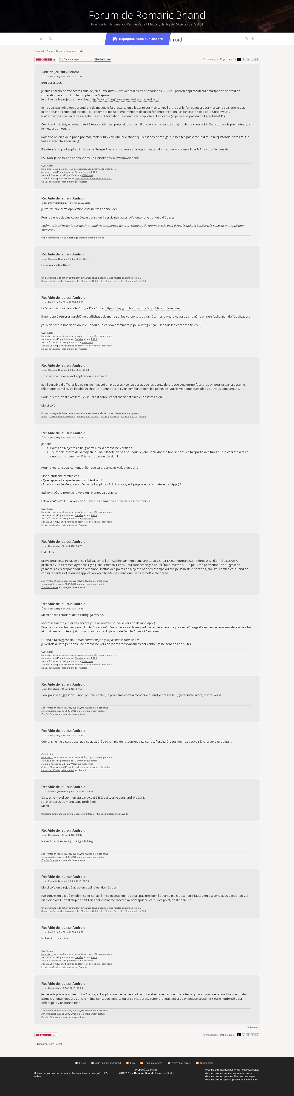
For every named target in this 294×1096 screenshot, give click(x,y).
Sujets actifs (207, 1063)
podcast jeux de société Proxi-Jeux (93, 178)
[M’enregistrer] (246, 38)
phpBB (154, 1069)
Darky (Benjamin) (57, 203)
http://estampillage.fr (52, 237)
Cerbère (79, 172)
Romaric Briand (56, 259)
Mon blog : (47, 169)
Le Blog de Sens (110, 281)
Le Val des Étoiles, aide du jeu (57, 181)
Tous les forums (153, 1063)
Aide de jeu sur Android (60, 72)
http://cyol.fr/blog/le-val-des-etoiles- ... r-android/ (124, 99)
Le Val (79, 51)
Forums (69, 51)
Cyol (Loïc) (54, 76)
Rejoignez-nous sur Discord (141, 39)
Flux (132, 1063)
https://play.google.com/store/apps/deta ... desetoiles (143, 308)
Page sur (227, 59)
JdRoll (94, 172)
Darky (170, 1073)
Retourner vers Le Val (49, 1044)
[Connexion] (253, 38)
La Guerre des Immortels (62, 281)
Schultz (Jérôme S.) (59, 791)
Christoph (53, 546)
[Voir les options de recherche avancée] (50, 38)
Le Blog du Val (129, 281)
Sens (44, 281)
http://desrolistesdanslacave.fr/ (112, 814)
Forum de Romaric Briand (147, 15)
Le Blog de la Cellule (88, 281)
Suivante (252, 1027)
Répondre (39, 58)
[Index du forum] (41, 38)
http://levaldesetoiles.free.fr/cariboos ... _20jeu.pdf (144, 91)
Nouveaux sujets (181, 1063)
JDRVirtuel (87, 175)
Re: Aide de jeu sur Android (63, 198)
